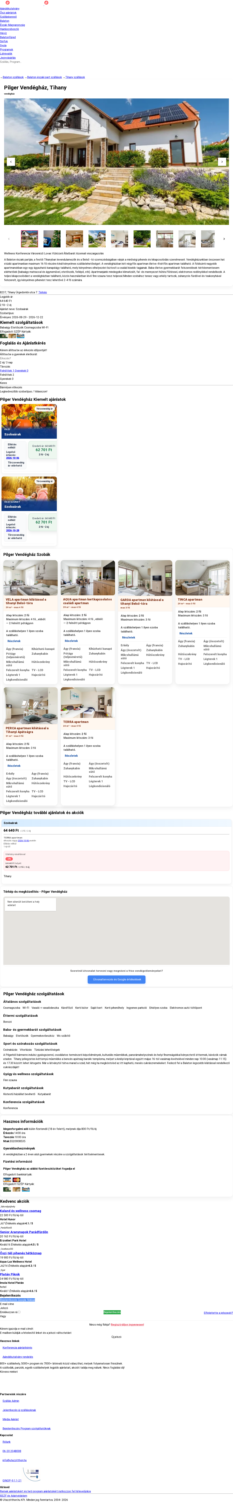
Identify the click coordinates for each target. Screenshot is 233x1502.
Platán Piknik (10, 1274)
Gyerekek (5, 378)
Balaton (4, 21)
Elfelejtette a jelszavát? (218, 1312)
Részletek (14, 641)
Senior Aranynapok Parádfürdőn (24, 1232)
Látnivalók (6, 53)
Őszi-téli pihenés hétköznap (21, 1253)
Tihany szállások (75, 77)
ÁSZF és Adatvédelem (13, 1495)
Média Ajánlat (11, 1419)
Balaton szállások (13, 77)
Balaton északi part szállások (44, 77)
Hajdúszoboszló (9, 29)
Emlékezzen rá (9, 1312)
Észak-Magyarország (12, 25)
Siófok (4, 41)
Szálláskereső (8, 16)
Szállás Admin (11, 1401)
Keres (3, 383)
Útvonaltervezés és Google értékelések (117, 979)
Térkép (42, 292)
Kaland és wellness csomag (20, 1211)
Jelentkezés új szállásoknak (19, 1410)
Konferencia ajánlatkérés (17, 1347)
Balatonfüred (8, 37)
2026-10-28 (12, 530)
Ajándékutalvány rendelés (18, 1357)
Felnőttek (14, 370)
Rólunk (7, 1441)
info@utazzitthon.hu (15, 1460)
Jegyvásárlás (8, 57)
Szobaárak (11, 823)
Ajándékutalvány (9, 8)
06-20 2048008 (12, 1451)
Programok (6, 49)
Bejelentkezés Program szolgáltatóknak (27, 1428)
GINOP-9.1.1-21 (12, 1480)
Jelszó (4, 1308)
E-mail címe (7, 1304)
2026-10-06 (12, 458)
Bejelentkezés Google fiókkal (17, 1300)
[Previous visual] (11, 162)
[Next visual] (222, 162)
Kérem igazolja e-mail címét (16, 1328)
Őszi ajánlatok (8, 12)
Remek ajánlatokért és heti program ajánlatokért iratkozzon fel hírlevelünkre (45, 1491)
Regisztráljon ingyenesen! (127, 1324)
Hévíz (3, 33)
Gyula (3, 45)
